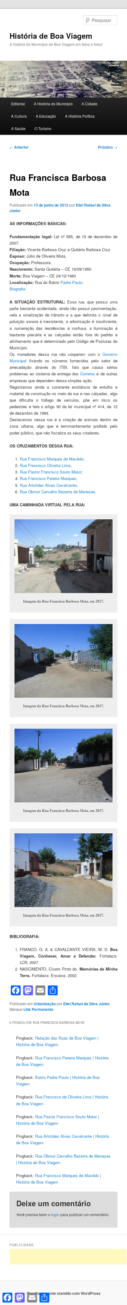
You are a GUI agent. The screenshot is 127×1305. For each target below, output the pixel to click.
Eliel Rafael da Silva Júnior (86, 1003)
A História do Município (53, 103)
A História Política (80, 116)
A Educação (46, 116)
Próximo (107, 147)
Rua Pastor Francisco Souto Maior (50, 472)
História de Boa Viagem (51, 35)
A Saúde (18, 128)
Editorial (18, 103)
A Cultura (19, 116)
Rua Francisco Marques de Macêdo (51, 459)
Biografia (17, 289)
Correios (87, 374)
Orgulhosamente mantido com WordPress (63, 1293)
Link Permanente (38, 1009)
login (55, 1214)
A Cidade (89, 103)
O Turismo (43, 128)
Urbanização (45, 1003)
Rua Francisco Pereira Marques (48, 478)
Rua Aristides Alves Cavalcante (48, 485)
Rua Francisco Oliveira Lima (45, 465)
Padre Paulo (71, 282)
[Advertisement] (68, 1256)
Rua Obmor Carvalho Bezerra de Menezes (57, 492)
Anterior (19, 147)
